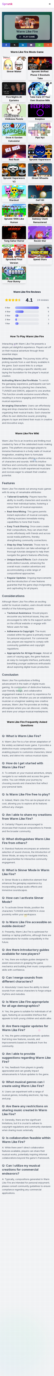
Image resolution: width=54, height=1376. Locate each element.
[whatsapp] (39, 45)
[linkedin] (23, 45)
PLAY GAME (29, 37)
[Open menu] (49, 4)
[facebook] (6, 45)
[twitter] (14, 45)
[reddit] (48, 45)
